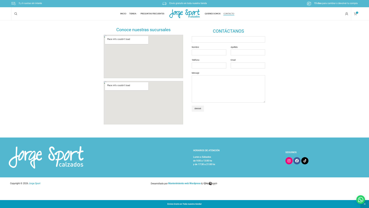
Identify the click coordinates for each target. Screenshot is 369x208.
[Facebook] (297, 160)
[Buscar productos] (16, 14)
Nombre (195, 47)
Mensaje (195, 73)
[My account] (347, 14)
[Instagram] (289, 160)
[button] (360, 199)
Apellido (234, 47)
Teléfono (195, 60)
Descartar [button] (364, 204)
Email (233, 60)
